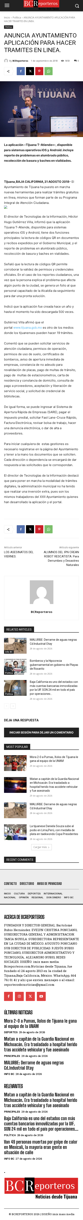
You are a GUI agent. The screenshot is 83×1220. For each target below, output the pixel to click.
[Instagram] (19, 996)
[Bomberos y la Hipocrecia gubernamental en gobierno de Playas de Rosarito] (15, 667)
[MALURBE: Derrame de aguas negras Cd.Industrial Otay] (15, 646)
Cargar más (40, 847)
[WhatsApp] (49, 71)
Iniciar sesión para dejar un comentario (41, 732)
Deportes (11, 1032)
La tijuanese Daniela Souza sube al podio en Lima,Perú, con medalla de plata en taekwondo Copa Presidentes (54, 830)
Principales (12, 1055)
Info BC (8, 651)
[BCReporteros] (6, 61)
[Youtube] (41, 996)
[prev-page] (6, 706)
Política (17, 17)
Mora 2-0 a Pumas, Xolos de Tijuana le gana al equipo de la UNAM (40, 1023)
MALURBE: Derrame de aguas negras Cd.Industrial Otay (34, 1065)
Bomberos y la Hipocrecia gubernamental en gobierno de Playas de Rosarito (54, 664)
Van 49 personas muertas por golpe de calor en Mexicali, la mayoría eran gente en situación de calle (40, 1147)
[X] (30, 71)
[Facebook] (21, 71)
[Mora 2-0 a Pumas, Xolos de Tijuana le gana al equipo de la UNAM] (15, 763)
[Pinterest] (39, 71)
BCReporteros (20, 60)
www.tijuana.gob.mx (27, 327)
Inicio (7, 17)
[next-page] (13, 706)
